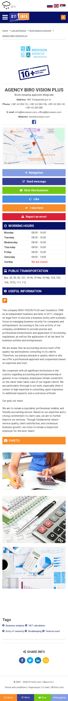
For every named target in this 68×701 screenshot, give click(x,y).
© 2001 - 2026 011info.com (27, 682)
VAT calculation (36, 625)
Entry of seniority (14, 631)
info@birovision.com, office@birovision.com (38, 112)
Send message (36, 181)
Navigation (36, 172)
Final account (52, 631)
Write (27, 697)
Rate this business (36, 190)
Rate (44, 697)
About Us (48, 682)
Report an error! (36, 216)
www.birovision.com (39, 116)
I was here (36, 207)
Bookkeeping (35, 631)
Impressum (34, 687)
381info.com (57, 687)
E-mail (46, 687)
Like (36, 199)
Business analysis (14, 625)
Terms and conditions (15, 687)
